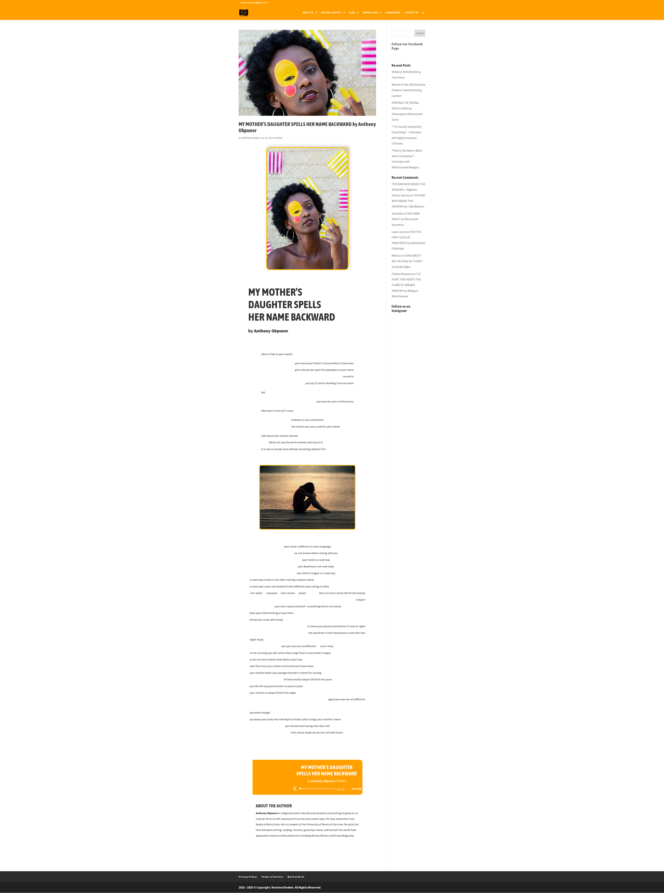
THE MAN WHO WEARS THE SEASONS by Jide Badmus (408, 200)
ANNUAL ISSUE (370, 12)
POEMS (278, 137)
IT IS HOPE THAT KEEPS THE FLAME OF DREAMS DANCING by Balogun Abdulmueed (406, 285)
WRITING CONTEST (331, 12)
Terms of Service (272, 876)
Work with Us (296, 876)
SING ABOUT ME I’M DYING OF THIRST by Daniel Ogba (407, 261)
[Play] (295, 788)
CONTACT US (411, 12)
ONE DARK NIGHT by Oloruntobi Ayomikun (406, 219)
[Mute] (349, 788)
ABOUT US (307, 12)
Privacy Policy (248, 876)
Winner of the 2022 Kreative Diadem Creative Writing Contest (408, 90)
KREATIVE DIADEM (250, 137)
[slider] (355, 788)
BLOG (352, 12)
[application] (326, 788)
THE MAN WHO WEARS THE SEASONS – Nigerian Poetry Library (408, 189)
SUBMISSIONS (393, 12)
